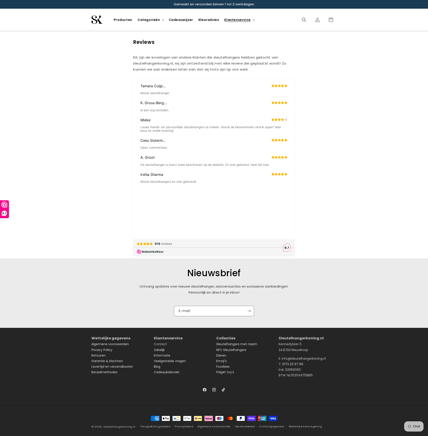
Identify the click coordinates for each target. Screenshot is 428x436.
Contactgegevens (271, 426)
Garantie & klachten (107, 361)
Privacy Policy (101, 350)
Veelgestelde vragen (170, 361)
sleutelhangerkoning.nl (119, 426)
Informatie (162, 355)
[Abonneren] (249, 311)
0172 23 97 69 (292, 364)
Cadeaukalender (167, 372)
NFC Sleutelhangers (231, 350)
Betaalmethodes (104, 372)
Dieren (221, 355)
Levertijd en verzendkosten (112, 366)
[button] (150, 19)
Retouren (98, 355)
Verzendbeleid (245, 426)
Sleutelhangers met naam (236, 344)
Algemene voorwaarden (110, 344)
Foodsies (223, 366)
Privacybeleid (184, 426)
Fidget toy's (225, 372)
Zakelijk (159, 350)
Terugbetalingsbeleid (155, 426)
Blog (157, 366)
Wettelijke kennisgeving (305, 426)
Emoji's (221, 361)
